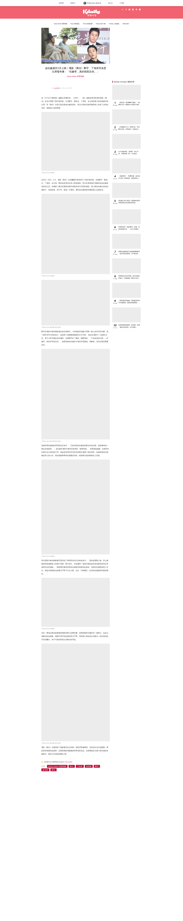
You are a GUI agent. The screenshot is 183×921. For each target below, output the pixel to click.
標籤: (43, 766)
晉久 (71, 766)
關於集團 (61, 3)
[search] (123, 9)
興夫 (53, 770)
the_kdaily (68, 762)
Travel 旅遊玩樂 (87, 23)
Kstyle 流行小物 (101, 23)
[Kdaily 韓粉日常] (91, 13)
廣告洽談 (110, 3)
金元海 (45, 770)
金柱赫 (88, 766)
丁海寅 (79, 766)
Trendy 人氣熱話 (114, 23)
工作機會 (122, 3)
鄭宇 (97, 766)
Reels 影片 (126, 23)
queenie (57, 88)
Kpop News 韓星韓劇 (60, 23)
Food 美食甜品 (75, 23)
